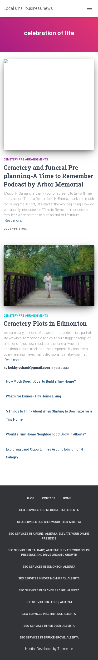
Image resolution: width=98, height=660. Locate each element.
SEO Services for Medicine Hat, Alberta (49, 510)
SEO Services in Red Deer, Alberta (49, 625)
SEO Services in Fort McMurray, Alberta (49, 578)
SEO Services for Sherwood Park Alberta (49, 522)
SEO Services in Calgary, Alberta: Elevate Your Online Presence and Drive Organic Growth (49, 552)
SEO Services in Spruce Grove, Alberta (49, 637)
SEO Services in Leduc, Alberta (49, 602)
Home (67, 498)
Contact (48, 498)
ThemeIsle (65, 649)
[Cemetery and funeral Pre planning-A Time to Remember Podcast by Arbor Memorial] (49, 104)
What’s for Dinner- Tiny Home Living (33, 396)
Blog (30, 498)
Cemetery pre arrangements (26, 159)
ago (18, 228)
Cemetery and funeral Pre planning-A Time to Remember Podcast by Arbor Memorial (48, 176)
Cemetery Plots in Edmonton (45, 323)
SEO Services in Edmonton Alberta (49, 566)
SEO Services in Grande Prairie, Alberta (49, 590)
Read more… (14, 220)
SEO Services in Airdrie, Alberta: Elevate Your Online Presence (49, 536)
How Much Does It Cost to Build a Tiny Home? (41, 381)
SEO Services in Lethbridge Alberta (49, 614)
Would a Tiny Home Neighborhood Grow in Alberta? (46, 434)
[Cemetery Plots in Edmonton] (49, 275)
